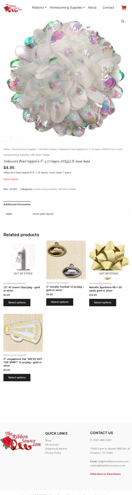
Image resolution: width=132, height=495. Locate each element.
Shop (48, 440)
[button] (123, 21)
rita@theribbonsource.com (113, 461)
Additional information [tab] (17, 204)
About (92, 7)
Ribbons (38, 7)
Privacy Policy (53, 452)
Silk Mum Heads (48, 149)
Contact (108, 7)
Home (6, 149)
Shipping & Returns (56, 448)
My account (52, 444)
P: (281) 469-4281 (101, 440)
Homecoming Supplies (66, 7)
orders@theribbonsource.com (107, 465)
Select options (17, 302)
